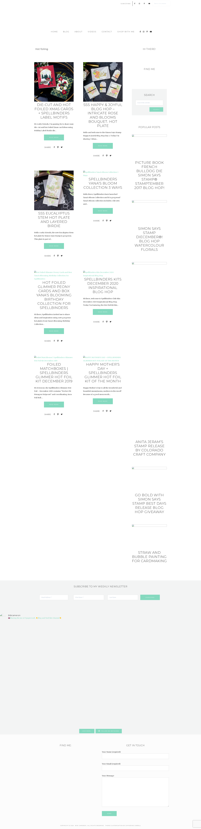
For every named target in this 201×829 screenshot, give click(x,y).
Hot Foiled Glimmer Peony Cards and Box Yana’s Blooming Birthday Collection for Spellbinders (54, 295)
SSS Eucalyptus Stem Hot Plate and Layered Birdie (54, 219)
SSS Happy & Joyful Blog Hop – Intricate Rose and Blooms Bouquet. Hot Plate (102, 115)
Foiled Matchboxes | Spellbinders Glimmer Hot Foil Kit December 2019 (53, 372)
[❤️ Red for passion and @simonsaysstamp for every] (117, 658)
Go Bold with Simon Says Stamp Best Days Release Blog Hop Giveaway (149, 503)
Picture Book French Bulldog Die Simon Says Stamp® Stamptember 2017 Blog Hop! (149, 175)
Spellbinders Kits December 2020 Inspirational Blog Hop (103, 285)
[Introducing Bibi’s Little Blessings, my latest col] (50, 674)
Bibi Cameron (100, 19)
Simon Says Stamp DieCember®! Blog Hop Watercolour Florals (149, 239)
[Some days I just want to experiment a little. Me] (184, 655)
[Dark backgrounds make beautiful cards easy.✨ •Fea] (83, 653)
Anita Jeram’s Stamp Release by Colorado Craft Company (149, 448)
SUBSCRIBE (126, 3)
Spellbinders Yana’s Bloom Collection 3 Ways (102, 183)
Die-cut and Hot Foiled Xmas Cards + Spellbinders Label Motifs (53, 111)
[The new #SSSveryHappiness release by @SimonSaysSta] (151, 645)
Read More (54, 137)
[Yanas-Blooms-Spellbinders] (103, 175)
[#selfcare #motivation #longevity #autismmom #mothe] (16, 625)
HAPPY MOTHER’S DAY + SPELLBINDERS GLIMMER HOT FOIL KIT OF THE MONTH (102, 372)
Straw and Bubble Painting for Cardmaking (149, 556)
